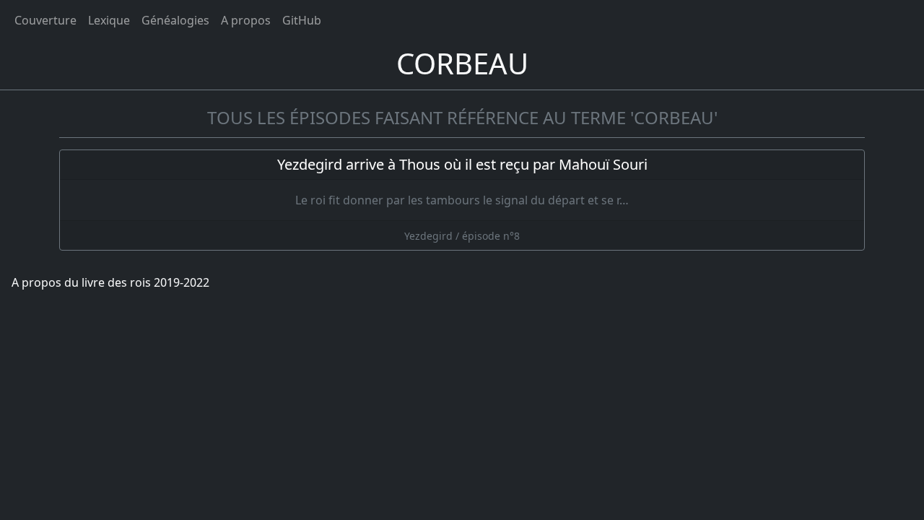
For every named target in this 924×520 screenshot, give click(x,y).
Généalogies (175, 20)
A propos (246, 20)
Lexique (109, 20)
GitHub (301, 20)
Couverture (45, 20)
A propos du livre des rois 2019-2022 (110, 282)
